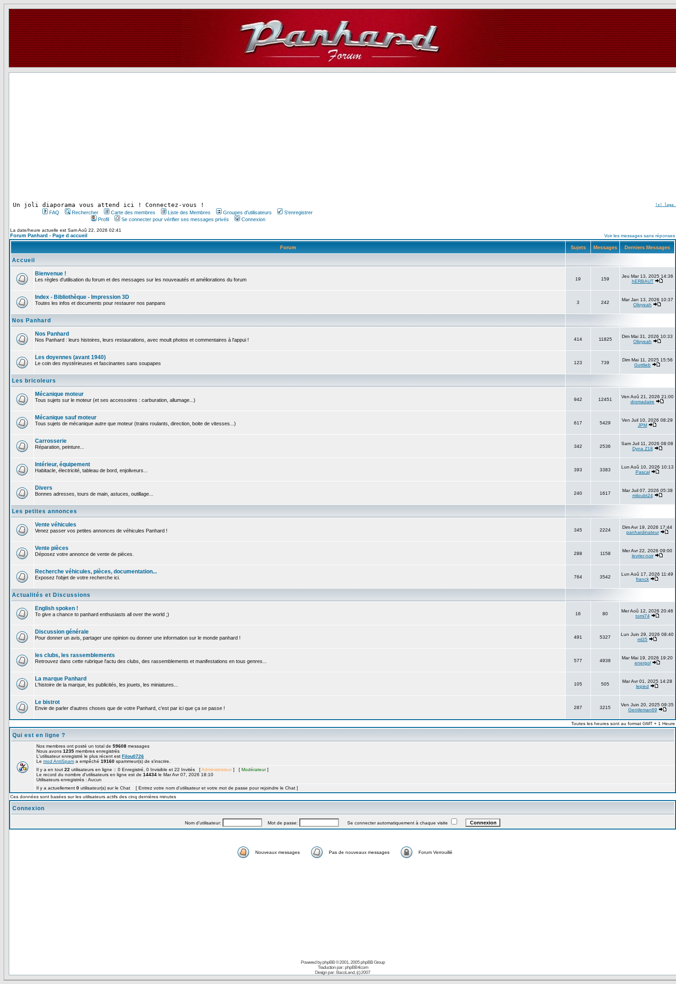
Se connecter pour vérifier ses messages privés (175, 219)
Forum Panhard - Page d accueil (48, 235)
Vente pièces (52, 548)
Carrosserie (51, 441)
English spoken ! (56, 608)
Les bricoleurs (34, 381)
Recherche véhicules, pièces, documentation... (96, 571)
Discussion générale (62, 632)
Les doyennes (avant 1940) (70, 357)
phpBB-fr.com (356, 967)
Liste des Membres (189, 212)
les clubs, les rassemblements (75, 655)
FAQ (54, 212)
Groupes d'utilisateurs (247, 212)
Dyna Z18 (642, 448)
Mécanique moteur (59, 394)
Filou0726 (133, 756)
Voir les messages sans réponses (639, 235)
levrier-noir (642, 555)
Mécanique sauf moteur (66, 417)
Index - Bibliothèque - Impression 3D (82, 297)
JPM (642, 425)
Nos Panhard (31, 320)
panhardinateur (642, 532)
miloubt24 (642, 495)
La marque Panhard (60, 678)
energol (643, 662)
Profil (103, 219)
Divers (43, 488)
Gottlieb (642, 364)
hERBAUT (642, 281)
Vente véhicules (55, 524)
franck (642, 579)
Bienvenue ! (50, 273)
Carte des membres (133, 212)
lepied (642, 686)
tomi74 (643, 615)
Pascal (643, 472)
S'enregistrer (298, 212)
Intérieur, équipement (62, 464)
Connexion (253, 219)
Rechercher (85, 212)
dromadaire (642, 401)
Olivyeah (642, 304)
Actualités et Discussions (51, 595)
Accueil (23, 260)
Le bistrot (47, 702)
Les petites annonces (44, 511)
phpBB (328, 962)
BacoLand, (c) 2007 (353, 972)
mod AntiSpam (58, 761)
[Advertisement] (176, 137)
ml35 (642, 639)
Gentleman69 (642, 709)
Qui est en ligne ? (38, 735)
